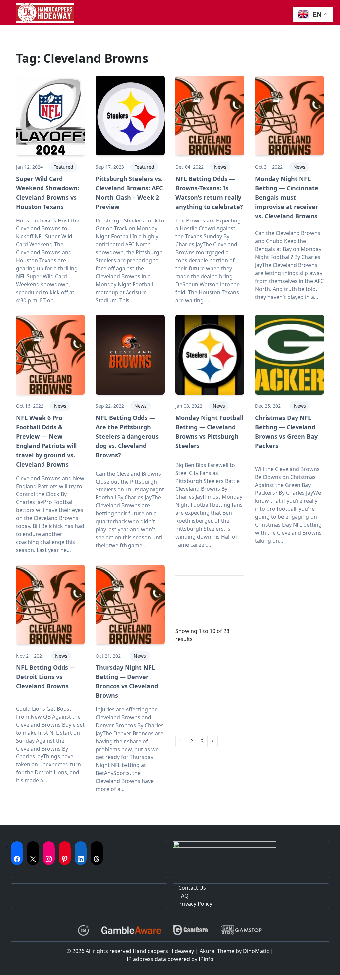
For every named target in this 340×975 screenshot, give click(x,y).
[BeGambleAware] (131, 930)
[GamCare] (190, 930)
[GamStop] (241, 930)
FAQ (183, 895)
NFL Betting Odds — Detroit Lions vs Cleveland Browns (46, 677)
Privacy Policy (195, 903)
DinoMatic (256, 951)
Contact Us (192, 887)
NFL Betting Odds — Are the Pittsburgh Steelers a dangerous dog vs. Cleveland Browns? (127, 436)
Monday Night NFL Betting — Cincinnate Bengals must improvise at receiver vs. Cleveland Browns (286, 197)
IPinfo (206, 959)
